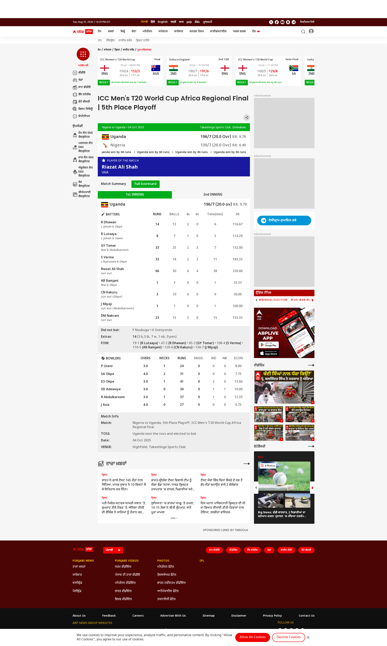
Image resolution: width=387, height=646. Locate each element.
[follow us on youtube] (282, 22)
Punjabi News (83, 561)
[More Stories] (246, 463)
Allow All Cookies (253, 637)
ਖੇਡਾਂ (80, 80)
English (163, 22)
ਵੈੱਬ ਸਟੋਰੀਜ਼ (84, 94)
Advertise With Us (173, 616)
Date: (105, 441)
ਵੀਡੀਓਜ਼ (233, 550)
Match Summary (113, 184)
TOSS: (105, 434)
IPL (100, 40)
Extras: (106, 337)
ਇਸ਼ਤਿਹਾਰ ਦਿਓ (307, 22)
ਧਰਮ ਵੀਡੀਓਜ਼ (123, 567)
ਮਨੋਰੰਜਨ (147, 31)
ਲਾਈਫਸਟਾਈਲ (218, 31)
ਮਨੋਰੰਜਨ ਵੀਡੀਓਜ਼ (125, 583)
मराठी (173, 22)
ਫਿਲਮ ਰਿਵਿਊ (85, 109)
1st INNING (135, 195)
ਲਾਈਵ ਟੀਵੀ (286, 550)
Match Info (110, 417)
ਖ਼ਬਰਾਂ (111, 31)
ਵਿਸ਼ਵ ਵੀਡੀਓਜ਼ (123, 599)
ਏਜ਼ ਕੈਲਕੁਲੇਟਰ (84, 184)
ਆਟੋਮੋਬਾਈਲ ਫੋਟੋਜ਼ (168, 591)
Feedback (109, 616)
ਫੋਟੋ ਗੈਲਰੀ (84, 102)
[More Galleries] (311, 446)
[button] (83, 57)
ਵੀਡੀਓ (81, 73)
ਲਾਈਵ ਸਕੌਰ (125, 40)
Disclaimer (238, 616)
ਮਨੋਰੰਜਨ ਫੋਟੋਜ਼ (165, 567)
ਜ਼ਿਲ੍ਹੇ (123, 31)
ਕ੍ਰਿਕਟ (117, 50)
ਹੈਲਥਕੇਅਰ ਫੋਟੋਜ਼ (166, 575)
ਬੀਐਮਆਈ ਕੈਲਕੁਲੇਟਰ (84, 195)
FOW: (105, 344)
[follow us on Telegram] (293, 22)
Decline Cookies (289, 637)
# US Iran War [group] (302, 299)
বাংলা (181, 22)
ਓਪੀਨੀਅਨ (84, 116)
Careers (138, 616)
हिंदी (153, 22)
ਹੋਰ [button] (254, 31)
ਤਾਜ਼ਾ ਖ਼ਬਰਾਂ (79, 567)
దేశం (197, 22)
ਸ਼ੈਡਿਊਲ (110, 40)
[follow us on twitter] (271, 22)
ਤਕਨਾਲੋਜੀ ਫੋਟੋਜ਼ (166, 599)
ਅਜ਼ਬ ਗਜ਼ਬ (239, 31)
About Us (79, 616)
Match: (106, 423)
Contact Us (306, 616)
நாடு (189, 22)
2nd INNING (212, 195)
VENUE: (106, 447)
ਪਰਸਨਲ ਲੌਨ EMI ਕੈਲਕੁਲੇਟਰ (85, 147)
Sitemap (209, 616)
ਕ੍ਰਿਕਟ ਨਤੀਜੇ (142, 40)
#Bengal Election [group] (273, 299)
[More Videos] (311, 365)
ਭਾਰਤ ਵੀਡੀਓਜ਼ (123, 591)
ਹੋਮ (99, 31)
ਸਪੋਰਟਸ (163, 31)
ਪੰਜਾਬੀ (144, 22)
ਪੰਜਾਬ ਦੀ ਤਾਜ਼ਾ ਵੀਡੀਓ (127, 575)
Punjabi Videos (127, 561)
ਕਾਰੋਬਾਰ (178, 31)
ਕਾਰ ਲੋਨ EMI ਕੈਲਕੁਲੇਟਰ (86, 160)
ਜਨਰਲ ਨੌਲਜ (196, 31)
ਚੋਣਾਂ (134, 31)
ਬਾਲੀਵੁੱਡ (77, 583)
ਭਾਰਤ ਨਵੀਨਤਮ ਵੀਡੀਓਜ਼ (171, 583)
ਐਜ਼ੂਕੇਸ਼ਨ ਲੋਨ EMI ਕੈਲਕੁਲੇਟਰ (85, 172)
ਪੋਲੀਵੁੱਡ (77, 591)
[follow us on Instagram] (288, 22)
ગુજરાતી (207, 22)
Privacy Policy (272, 616)
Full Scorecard (145, 184)
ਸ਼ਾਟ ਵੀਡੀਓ (84, 87)
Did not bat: (110, 330)
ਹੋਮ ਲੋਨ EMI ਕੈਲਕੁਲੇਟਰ (85, 135)
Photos (163, 561)
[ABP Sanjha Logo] (83, 31)
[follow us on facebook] (276, 22)
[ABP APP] (269, 345)
